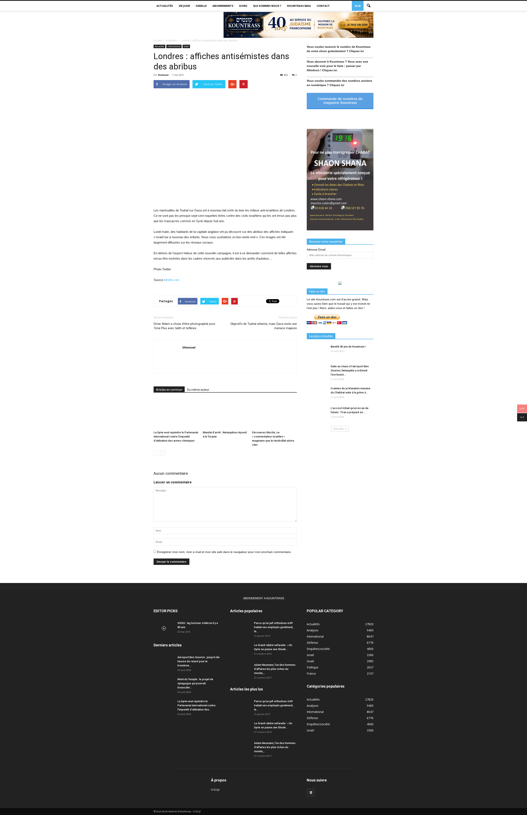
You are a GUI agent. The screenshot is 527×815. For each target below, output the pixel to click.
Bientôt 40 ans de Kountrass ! (348, 346)
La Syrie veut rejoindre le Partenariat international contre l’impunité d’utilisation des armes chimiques (176, 436)
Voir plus (338, 428)
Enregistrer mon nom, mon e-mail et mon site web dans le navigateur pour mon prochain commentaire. (224, 552)
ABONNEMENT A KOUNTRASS (263, 598)
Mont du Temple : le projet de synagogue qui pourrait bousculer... (195, 683)
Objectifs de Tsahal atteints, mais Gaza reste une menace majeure (263, 326)
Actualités (164, 6)
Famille (201, 6)
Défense (312, 643)
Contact (323, 6)
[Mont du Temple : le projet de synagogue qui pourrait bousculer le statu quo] (164, 684)
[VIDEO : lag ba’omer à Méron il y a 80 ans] (164, 628)
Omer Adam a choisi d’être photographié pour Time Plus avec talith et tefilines (184, 326)
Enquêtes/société (318, 649)
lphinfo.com (172, 280)
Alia (358, 6)
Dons (243, 6)
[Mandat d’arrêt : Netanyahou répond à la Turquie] (225, 413)
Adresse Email (316, 249)
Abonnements (222, 6)
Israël (186, 46)
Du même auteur (198, 389)
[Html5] (311, 792)
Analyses (312, 630)
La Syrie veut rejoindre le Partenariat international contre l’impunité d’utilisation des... (196, 705)
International (174, 46)
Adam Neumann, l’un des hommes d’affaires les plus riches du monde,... (274, 669)
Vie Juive (184, 6)
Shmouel (163, 74)
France (311, 673)
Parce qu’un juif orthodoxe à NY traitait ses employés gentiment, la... (273, 627)
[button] (368, 6)
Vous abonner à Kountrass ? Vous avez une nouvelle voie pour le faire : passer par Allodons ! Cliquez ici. (337, 66)
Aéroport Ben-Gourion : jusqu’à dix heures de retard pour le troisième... (198, 661)
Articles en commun (169, 389)
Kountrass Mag (299, 6)
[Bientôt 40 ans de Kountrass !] (317, 352)
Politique (312, 667)
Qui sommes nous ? (267, 6)
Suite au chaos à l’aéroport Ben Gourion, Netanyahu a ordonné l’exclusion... (350, 370)
